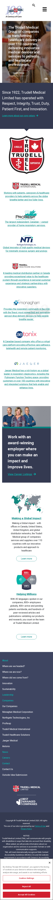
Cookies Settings (26, 878)
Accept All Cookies (26, 895)
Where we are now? (12, 672)
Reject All (26, 886)
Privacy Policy (26, 829)
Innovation (7, 683)
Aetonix (6, 746)
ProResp (6, 723)
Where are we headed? (13, 666)
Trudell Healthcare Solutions (16, 735)
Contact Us (7, 769)
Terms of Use (40, 826)
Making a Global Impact (26, 518)
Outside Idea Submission (14, 775)
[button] (46, 79)
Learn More (18, 73)
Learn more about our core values (18, 115)
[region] (26, 879)
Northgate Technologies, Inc (16, 717)
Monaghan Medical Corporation (17, 712)
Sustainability (9, 689)
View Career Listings (20, 474)
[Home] (14, 12)
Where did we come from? (15, 677)
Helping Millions (26, 594)
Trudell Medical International (16, 729)
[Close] (49, 863)
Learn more (26, 558)
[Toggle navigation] (45, 9)
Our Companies (9, 706)
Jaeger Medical (10, 740)
